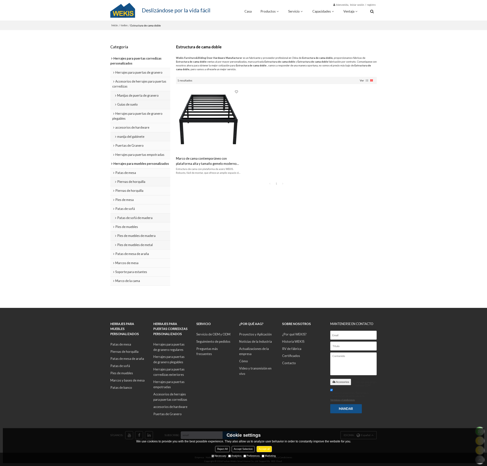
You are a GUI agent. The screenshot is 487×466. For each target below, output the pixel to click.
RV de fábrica (291, 349)
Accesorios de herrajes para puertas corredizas (170, 396)
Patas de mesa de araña (127, 359)
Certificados (291, 356)
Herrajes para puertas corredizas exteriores (169, 372)
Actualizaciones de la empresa (254, 351)
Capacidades (321, 11)
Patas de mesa (120, 344)
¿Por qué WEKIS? (294, 334)
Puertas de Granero (167, 414)
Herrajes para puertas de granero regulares (169, 347)
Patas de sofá (120, 366)
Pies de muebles (121, 373)
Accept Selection (243, 449)
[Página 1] (270, 183)
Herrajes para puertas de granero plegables (169, 359)
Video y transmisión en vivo (255, 371)
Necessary (220, 455)
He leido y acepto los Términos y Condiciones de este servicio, (349, 396)
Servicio (294, 11)
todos (124, 25)
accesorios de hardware (170, 407)
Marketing (270, 455)
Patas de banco (121, 388)
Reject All (222, 449)
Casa (248, 11)
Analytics (236, 455)
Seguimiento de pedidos (213, 341)
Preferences (253, 455)
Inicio (114, 25)
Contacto (289, 363)
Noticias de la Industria (255, 341)
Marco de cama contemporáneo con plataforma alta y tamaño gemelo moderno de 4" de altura (206, 161)
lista (367, 80)
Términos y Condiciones (342, 399)
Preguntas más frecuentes (207, 351)
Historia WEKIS (293, 341)
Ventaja (348, 11)
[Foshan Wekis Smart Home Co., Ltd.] (122, 10)
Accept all (264, 449)
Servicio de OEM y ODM (213, 334)
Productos (268, 11)
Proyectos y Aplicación (255, 334)
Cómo (243, 361)
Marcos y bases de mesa (127, 380)
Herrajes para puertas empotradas (169, 384)
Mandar (346, 409)
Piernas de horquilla (124, 352)
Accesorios (342, 381)
